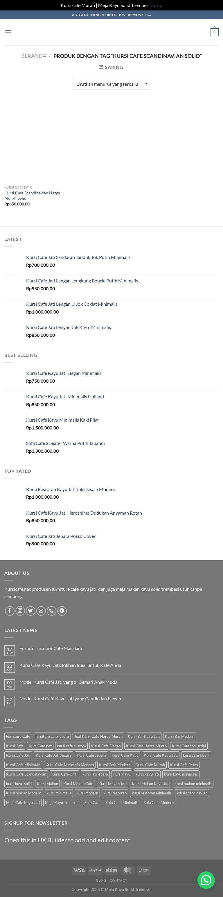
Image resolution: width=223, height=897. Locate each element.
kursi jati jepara (95, 774)
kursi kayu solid (19, 783)
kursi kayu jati (147, 774)
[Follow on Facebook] (10, 611)
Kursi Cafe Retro (184, 764)
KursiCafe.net (40, 746)
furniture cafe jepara (52, 736)
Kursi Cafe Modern (114, 764)
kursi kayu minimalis (181, 774)
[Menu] (7, 32)
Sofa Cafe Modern (159, 802)
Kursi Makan (47, 783)
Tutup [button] (156, 5)
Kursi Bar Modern (179, 736)
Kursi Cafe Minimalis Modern (70, 764)
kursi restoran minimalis (152, 793)
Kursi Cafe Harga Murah (146, 746)
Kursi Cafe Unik (64, 774)
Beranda (33, 56)
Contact (118, 880)
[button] (206, 880)
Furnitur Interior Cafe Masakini (50, 648)
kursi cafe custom (71, 746)
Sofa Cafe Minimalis (122, 802)
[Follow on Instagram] (20, 611)
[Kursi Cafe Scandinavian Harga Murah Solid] (38, 141)
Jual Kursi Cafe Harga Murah (98, 736)
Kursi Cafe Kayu (125, 755)
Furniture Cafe (18, 736)
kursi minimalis (58, 793)
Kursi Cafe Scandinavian (26, 774)
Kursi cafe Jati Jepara (53, 755)
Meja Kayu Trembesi (62, 802)
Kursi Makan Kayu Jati (151, 783)
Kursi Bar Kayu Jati (144, 736)
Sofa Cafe (92, 802)
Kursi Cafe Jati (18, 755)
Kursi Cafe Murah (150, 764)
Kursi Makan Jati (112, 783)
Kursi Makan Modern (23, 793)
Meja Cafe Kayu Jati (23, 802)
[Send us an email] (41, 611)
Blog (101, 880)
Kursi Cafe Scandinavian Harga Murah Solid (32, 195)
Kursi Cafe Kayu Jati (161, 755)
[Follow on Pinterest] (62, 611)
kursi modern (87, 793)
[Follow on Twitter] (30, 611)
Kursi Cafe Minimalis (23, 764)
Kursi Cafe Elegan (106, 746)
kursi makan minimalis (193, 783)
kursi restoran (115, 793)
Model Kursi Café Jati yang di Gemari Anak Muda (68, 682)
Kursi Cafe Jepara (91, 755)
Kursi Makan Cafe (78, 783)
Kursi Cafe (15, 746)
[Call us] (51, 611)
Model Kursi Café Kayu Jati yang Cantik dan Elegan (70, 698)
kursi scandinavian (192, 793)
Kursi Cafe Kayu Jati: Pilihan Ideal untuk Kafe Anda (70, 665)
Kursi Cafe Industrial (189, 746)
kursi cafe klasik (196, 755)
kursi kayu (121, 774)
